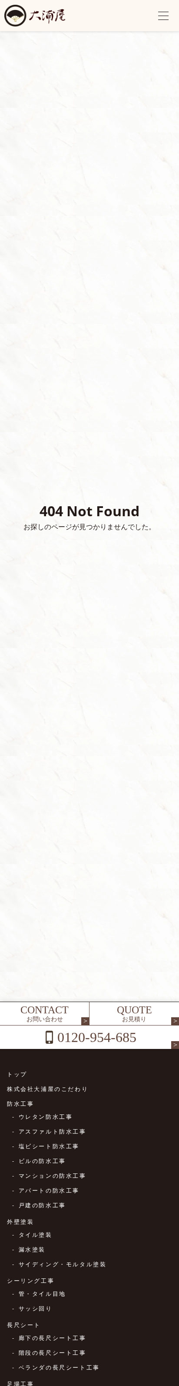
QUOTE (134, 1013)
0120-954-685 (96, 1037)
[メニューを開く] (163, 15)
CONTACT (44, 1013)
